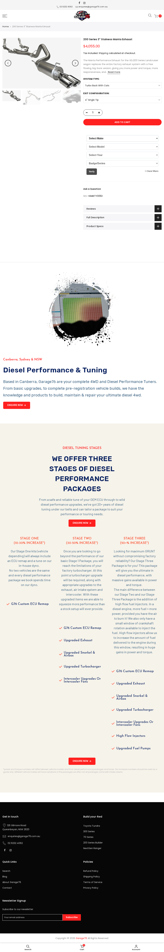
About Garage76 (11, 882)
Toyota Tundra (91, 825)
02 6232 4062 (66, 6)
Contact (7, 887)
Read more (113, 72)
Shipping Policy (91, 876)
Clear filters (151, 171)
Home (5, 26)
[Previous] (8, 63)
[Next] (75, 63)
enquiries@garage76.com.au (93, 6)
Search (6, 871)
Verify (91, 171)
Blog (4, 876)
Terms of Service (92, 882)
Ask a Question (92, 189)
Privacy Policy (90, 887)
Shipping (103, 53)
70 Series (88, 837)
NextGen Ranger (92, 848)
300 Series (89, 831)
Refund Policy (90, 871)
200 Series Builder (93, 842)
